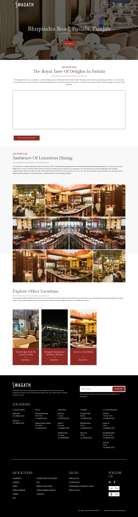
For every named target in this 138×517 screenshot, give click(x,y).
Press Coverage (19, 490)
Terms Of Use (74, 478)
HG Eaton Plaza (85, 413)
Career (15, 494)
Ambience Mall (62, 433)
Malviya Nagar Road (41, 413)
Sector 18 (106, 423)
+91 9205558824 (63, 438)
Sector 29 (61, 413)
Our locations (69, 43)
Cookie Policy (74, 482)
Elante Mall (16, 413)
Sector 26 (16, 421)
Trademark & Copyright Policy (81, 486)
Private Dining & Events (46, 490)
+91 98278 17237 (18, 416)
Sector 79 (83, 433)
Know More (25, 360)
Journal (16, 482)
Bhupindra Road (85, 423)
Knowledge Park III (109, 433)
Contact (41, 494)
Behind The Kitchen (44, 486)
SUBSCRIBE (118, 389)
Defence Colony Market (43, 423)
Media (15, 486)
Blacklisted (122, 511)
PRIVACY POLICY (74, 490)
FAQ (14, 498)
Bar (38, 482)
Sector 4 (60, 423)
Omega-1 (106, 413)
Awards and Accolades (47, 478)
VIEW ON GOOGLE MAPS (27, 138)
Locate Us (108, 5)
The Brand (17, 478)
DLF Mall (105, 442)
